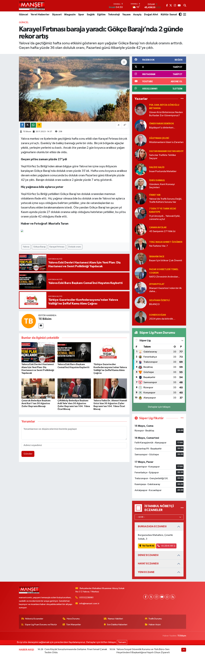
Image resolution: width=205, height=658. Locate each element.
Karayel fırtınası (57, 247)
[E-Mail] (40, 325)
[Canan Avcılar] (141, 229)
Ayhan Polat (156, 284)
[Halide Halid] (141, 169)
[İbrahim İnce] (141, 258)
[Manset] (32, 6)
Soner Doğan (157, 315)
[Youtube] (161, 596)
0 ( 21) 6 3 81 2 (168, 546)
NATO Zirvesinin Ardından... (164, 276)
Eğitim (101, 14)
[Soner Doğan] (141, 317)
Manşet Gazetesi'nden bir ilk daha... (165, 290)
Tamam (122, 642)
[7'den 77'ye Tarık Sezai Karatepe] (141, 213)
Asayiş (137, 14)
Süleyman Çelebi (159, 138)
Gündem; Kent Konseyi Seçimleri (162, 186)
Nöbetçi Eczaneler (34, 619)
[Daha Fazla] (39, 125)
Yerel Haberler (40, 14)
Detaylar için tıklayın (159, 407)
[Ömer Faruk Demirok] (141, 125)
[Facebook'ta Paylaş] (22, 125)
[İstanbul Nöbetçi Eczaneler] (182, 508)
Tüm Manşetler (73, 624)
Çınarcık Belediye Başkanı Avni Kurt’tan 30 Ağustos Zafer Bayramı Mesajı (35, 403)
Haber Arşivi (155, 624)
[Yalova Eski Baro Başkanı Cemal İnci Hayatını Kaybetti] (74, 352)
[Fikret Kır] (141, 198)
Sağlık (91, 14)
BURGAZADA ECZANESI (152, 526)
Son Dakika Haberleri (117, 624)
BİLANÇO (154, 304)
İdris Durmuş (157, 180)
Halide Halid (156, 167)
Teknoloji (114, 14)
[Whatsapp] (167, 596)
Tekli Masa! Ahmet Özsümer (165, 242)
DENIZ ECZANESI (148, 555)
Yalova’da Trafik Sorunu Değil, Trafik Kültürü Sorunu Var (165, 200)
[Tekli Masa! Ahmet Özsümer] (141, 244)
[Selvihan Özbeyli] (141, 302)
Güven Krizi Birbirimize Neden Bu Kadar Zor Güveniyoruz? (166, 114)
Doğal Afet (151, 14)
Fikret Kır (154, 195)
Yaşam (126, 14)
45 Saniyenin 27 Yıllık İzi (162, 231)
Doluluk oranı (74, 247)
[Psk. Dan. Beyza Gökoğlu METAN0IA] (141, 109)
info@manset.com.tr (89, 603)
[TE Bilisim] (28, 321)
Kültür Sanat (169, 14)
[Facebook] (145, 596)
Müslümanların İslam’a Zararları (166, 142)
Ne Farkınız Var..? (158, 246)
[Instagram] (156, 596)
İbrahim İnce (156, 257)
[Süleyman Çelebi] (141, 140)
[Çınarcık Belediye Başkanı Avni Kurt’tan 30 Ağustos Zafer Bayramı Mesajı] (38, 388)
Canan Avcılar (157, 227)
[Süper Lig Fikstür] (182, 418)
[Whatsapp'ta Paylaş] (33, 125)
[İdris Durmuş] (141, 184)
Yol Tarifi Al (148, 546)
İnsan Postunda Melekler (162, 171)
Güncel (23, 14)
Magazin (70, 14)
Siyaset (57, 14)
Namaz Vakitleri (115, 619)
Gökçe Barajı (39, 247)
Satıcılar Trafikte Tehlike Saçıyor (162, 157)
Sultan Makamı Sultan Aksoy (166, 151)
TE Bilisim (27, 132)
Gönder (28, 454)
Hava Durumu (73, 619)
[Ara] (185, 6)
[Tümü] (182, 99)
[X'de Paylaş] (27, 125)
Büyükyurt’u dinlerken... (162, 127)
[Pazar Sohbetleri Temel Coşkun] (141, 273)
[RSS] (172, 596)
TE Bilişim (181, 636)
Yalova (26, 247)
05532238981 (86, 597)
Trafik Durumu (155, 619)
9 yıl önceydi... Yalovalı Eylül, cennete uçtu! (164, 217)
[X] (151, 596)
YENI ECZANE (146, 572)
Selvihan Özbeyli (159, 300)
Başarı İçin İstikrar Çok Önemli (165, 260)
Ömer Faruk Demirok (161, 123)
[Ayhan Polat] (141, 287)
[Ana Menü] (184, 14)
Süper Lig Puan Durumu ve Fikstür (41, 624)
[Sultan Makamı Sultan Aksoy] (141, 154)
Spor (81, 14)
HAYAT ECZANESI (148, 563)
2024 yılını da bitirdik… (162, 319)
